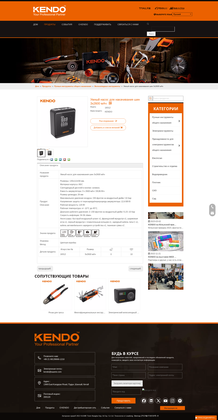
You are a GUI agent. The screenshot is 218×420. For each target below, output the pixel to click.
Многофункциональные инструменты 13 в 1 (90, 312)
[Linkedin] (151, 400)
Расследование (106, 121)
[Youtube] (165, 400)
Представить (123, 400)
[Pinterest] (180, 400)
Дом (38, 408)
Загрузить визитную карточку (127, 383)
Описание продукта (49, 165)
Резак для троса (56, 312)
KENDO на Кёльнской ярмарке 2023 (162, 222)
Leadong (129, 416)
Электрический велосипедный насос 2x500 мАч (124, 312)
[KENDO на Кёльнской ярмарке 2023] (165, 216)
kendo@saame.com (52, 372)
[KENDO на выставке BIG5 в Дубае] (165, 248)
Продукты (49, 408)
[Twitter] (158, 400)
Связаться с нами (123, 408)
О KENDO (64, 408)
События (105, 408)
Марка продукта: (96, 111)
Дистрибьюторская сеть (85, 408)
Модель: (93, 107)
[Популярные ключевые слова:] (150, 98)
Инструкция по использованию (171, 408)
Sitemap (137, 416)
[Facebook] (144, 400)
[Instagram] (173, 400)
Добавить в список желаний (107, 128)
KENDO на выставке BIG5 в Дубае (162, 255)
